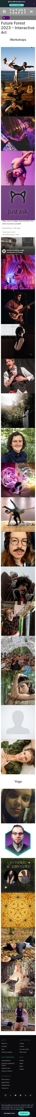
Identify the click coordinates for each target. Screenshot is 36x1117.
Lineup (21, 1043)
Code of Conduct (7, 1071)
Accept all (24, 1113)
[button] (31, 11)
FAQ (3, 1049)
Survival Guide (24, 1049)
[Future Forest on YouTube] (15, 1095)
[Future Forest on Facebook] (10, 1095)
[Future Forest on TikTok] (30, 1095)
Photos (21, 1060)
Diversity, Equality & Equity (8, 1064)
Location (4, 1046)
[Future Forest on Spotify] (20, 1095)
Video (21, 1063)
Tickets (21, 1046)
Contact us (5, 1088)
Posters (21, 1069)
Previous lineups (7, 1052)
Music (21, 1066)
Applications (6, 1082)
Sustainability (6, 1060)
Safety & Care (6, 1068)
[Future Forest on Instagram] (5, 1095)
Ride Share (22, 1052)
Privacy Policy (20, 1109)
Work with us (6, 1079)
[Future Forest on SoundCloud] (25, 1095)
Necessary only (9, 1113)
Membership (6, 1085)
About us (4, 1043)
